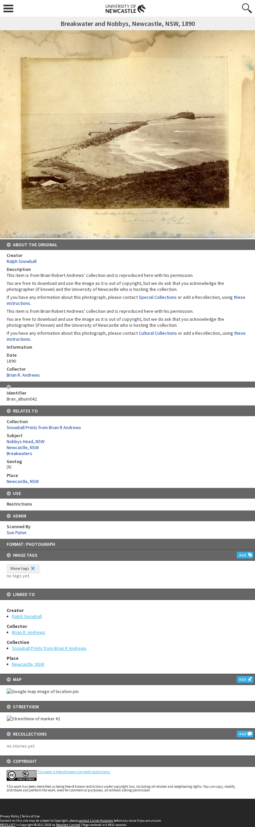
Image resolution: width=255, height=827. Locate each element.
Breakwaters (19, 453)
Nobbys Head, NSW (25, 441)
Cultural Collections (158, 333)
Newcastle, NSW (28, 664)
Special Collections (158, 297)
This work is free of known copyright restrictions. (74, 771)
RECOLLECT (8, 825)
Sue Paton (17, 532)
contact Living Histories (96, 820)
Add (242, 554)
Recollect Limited (68, 825)
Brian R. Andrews (28, 632)
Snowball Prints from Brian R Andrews (49, 648)
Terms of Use (31, 816)
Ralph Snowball (27, 616)
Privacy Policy (9, 816)
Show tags (19, 568)
